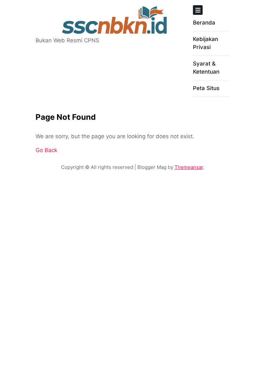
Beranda (204, 22)
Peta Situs (206, 88)
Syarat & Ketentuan (206, 67)
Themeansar (189, 167)
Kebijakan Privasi (205, 43)
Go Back (46, 150)
